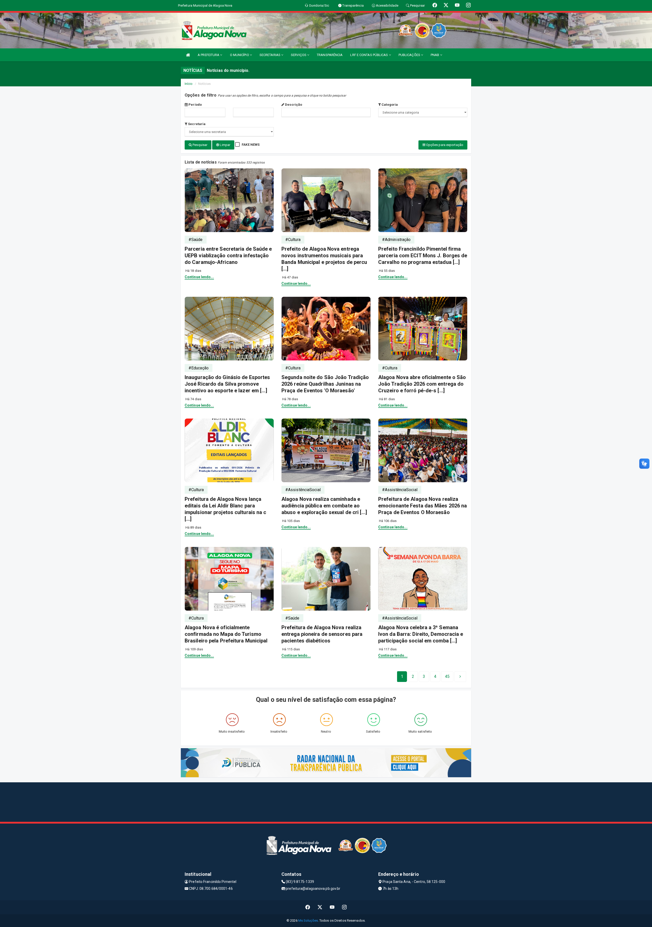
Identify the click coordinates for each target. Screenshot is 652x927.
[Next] (460, 676)
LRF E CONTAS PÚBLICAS (369, 55)
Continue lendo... (199, 277)
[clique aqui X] (320, 907)
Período (195, 104)
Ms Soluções (308, 920)
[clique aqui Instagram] (344, 907)
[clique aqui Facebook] (307, 907)
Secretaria (196, 124)
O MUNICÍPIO (240, 55)
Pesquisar (199, 145)
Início (189, 84)
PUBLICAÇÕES (410, 55)
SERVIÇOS (299, 55)
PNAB (435, 55)
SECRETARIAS (270, 55)
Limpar (224, 145)
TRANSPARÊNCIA (330, 55)
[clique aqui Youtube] (332, 907)
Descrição (293, 104)
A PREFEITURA (209, 55)
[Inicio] (188, 54)
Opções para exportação (444, 145)
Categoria (389, 104)
